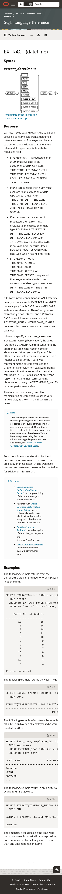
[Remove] (30, 4)
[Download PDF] (38, 35)
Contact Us (44, 880)
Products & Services (20, 884)
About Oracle (30, 880)
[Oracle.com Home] (6, 4)
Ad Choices (43, 888)
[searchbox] (46, 4)
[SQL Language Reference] (31, 35)
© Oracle (16, 880)
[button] (13, 4)
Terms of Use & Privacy (43, 884)
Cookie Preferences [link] (25, 888)
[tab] (24, 589)
